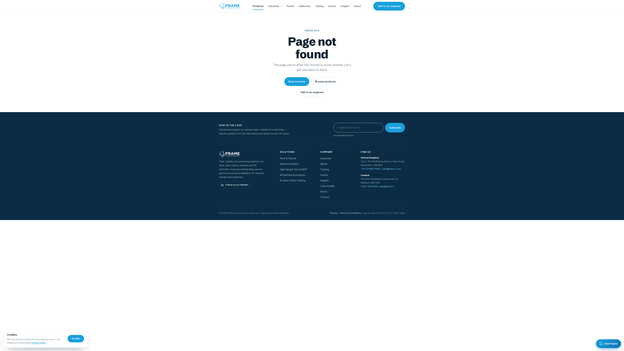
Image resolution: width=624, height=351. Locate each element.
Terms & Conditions (350, 213)
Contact (325, 197)
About (357, 6)
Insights (345, 6)
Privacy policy (38, 342)
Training (319, 6)
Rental (290, 6)
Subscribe (395, 127)
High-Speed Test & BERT (294, 169)
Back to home (296, 81)
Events (332, 6)
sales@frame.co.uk (391, 169)
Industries (273, 6)
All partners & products (292, 175)
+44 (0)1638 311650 (371, 169)
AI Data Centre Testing (293, 180)
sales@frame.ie (386, 186)
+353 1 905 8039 (369, 186)
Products (258, 6)
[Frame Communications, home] (229, 6)
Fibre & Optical (288, 158)
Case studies (327, 186)
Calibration (305, 6)
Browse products (325, 81)
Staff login (399, 213)
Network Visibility (289, 163)
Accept (76, 338)
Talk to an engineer (389, 6)
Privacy (334, 213)
